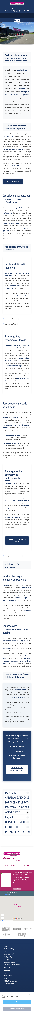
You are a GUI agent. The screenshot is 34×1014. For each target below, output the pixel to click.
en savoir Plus (13, 997)
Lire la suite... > (17, 888)
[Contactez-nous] (15, 20)
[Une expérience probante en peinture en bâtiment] (6, 880)
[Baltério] (17, 929)
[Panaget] (6, 930)
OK (17, 1002)
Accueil (5, 990)
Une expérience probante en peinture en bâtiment (23, 873)
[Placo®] (7, 935)
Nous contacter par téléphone (17, 540)
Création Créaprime (9, 984)
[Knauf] (22, 936)
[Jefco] (28, 929)
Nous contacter (12, 181)
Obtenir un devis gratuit (17, 769)
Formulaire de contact (9, 858)
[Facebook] (18, 20)
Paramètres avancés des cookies (17, 1008)
